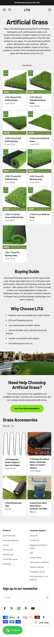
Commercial (8, 554)
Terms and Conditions (39, 562)
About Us (34, 535)
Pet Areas (7, 564)
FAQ (31, 553)
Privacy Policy (36, 557)
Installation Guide (37, 572)
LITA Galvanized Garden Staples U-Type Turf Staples (12, 462)
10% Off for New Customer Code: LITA (27, 2)
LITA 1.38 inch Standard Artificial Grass (37, 100)
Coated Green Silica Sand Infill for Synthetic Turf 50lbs (38, 506)
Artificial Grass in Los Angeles (39, 578)
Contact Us (34, 540)
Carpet (6, 545)
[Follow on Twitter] (12, 608)
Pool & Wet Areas (10, 559)
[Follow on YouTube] (33, 608)
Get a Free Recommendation (27, 408)
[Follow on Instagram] (19, 608)
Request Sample (37, 567)
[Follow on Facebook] (5, 608)
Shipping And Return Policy (39, 546)
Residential (8, 550)
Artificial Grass (9, 535)
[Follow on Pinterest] (26, 608)
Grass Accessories (11, 540)
